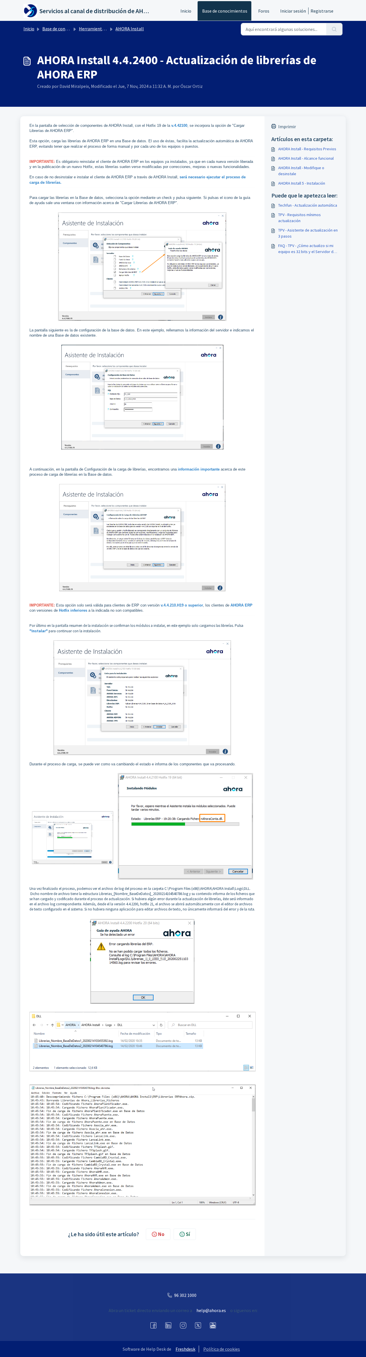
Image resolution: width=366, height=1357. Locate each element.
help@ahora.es (211, 1310)
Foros (263, 11)
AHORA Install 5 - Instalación (301, 183)
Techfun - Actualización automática (307, 205)
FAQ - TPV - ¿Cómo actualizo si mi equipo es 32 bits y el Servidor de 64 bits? (307, 249)
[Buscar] (334, 29)
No (161, 1234)
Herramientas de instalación (107, 28)
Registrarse (322, 11)
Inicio (185, 11)
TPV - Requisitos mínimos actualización (299, 217)
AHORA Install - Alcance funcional (306, 158)
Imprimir (287, 126)
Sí (188, 1234)
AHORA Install (130, 28)
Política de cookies (221, 1349)
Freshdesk (185, 1349)
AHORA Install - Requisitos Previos (307, 148)
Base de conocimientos (224, 11)
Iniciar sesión (293, 11)
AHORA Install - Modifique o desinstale (301, 170)
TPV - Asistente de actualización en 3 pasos (308, 233)
